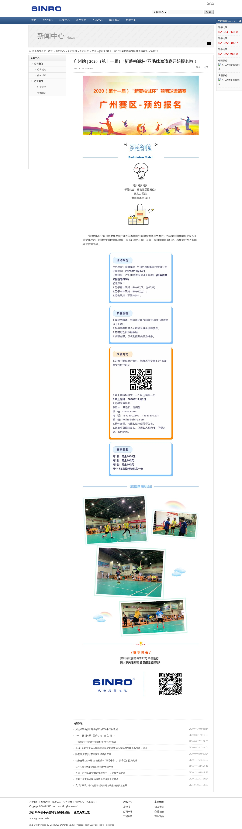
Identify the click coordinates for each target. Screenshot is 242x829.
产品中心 (97, 20)
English (210, 3)
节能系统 (127, 816)
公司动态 (84, 51)
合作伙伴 (67, 801)
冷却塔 (126, 806)
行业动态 (41, 87)
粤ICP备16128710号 (39, 818)
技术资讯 (41, 93)
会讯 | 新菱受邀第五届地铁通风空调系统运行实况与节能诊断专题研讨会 (111, 748)
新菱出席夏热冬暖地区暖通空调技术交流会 (97, 779)
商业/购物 (159, 816)
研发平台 (81, 20)
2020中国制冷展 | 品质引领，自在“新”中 (95, 735)
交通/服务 (159, 811)
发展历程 (45, 801)
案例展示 (114, 20)
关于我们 (33, 801)
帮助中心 (131, 20)
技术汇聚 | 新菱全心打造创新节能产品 (94, 766)
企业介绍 (48, 20)
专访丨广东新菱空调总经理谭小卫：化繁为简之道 (100, 773)
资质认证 (56, 801)
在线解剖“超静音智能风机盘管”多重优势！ (96, 742)
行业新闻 (38, 81)
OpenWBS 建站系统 (59, 825)
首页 (33, 20)
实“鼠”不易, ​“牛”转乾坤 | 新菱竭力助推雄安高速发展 (101, 785)
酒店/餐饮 (159, 806)
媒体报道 (41, 75)
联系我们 (90, 801)
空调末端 (127, 811)
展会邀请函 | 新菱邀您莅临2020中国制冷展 (96, 729)
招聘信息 (79, 801)
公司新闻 (72, 51)
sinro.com (56, 806)
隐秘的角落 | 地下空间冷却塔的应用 (93, 754)
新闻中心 (64, 20)
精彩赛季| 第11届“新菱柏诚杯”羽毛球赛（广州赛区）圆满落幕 (106, 760)
